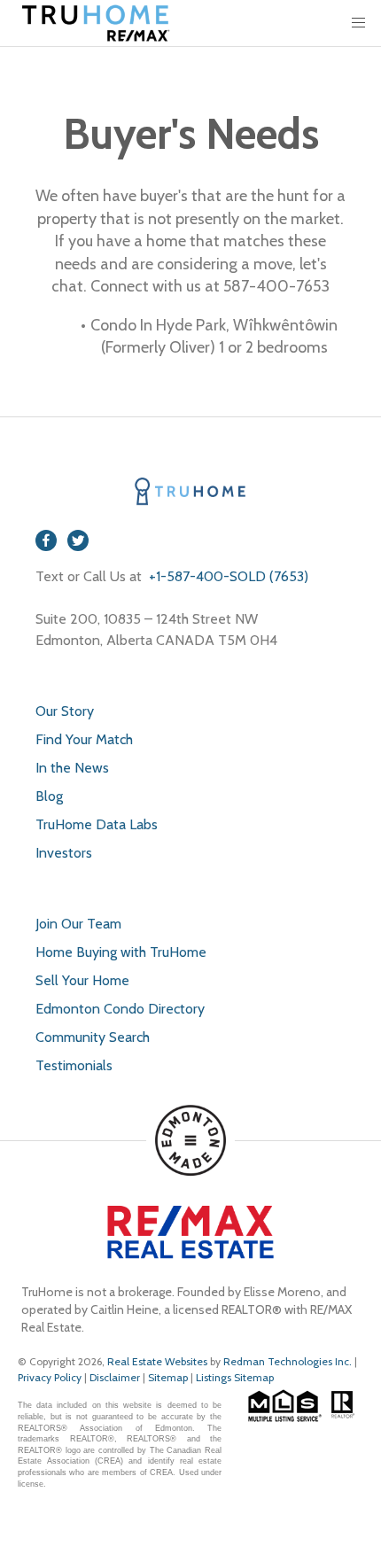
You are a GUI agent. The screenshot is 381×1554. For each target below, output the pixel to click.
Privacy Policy (50, 1377)
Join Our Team (78, 923)
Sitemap (168, 1377)
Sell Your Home (82, 980)
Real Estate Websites (158, 1361)
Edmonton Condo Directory (120, 1008)
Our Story (64, 711)
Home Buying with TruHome (120, 952)
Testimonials (74, 1065)
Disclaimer (114, 1377)
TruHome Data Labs (96, 824)
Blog (49, 796)
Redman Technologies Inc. (288, 1361)
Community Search (92, 1037)
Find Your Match (84, 739)
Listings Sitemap (235, 1377)
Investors (63, 852)
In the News (72, 767)
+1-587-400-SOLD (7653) (226, 576)
